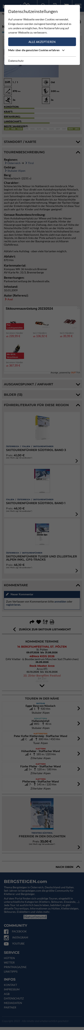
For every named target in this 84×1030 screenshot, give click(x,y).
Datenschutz (15, 60)
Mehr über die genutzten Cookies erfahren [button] (34, 50)
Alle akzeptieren (42, 42)
